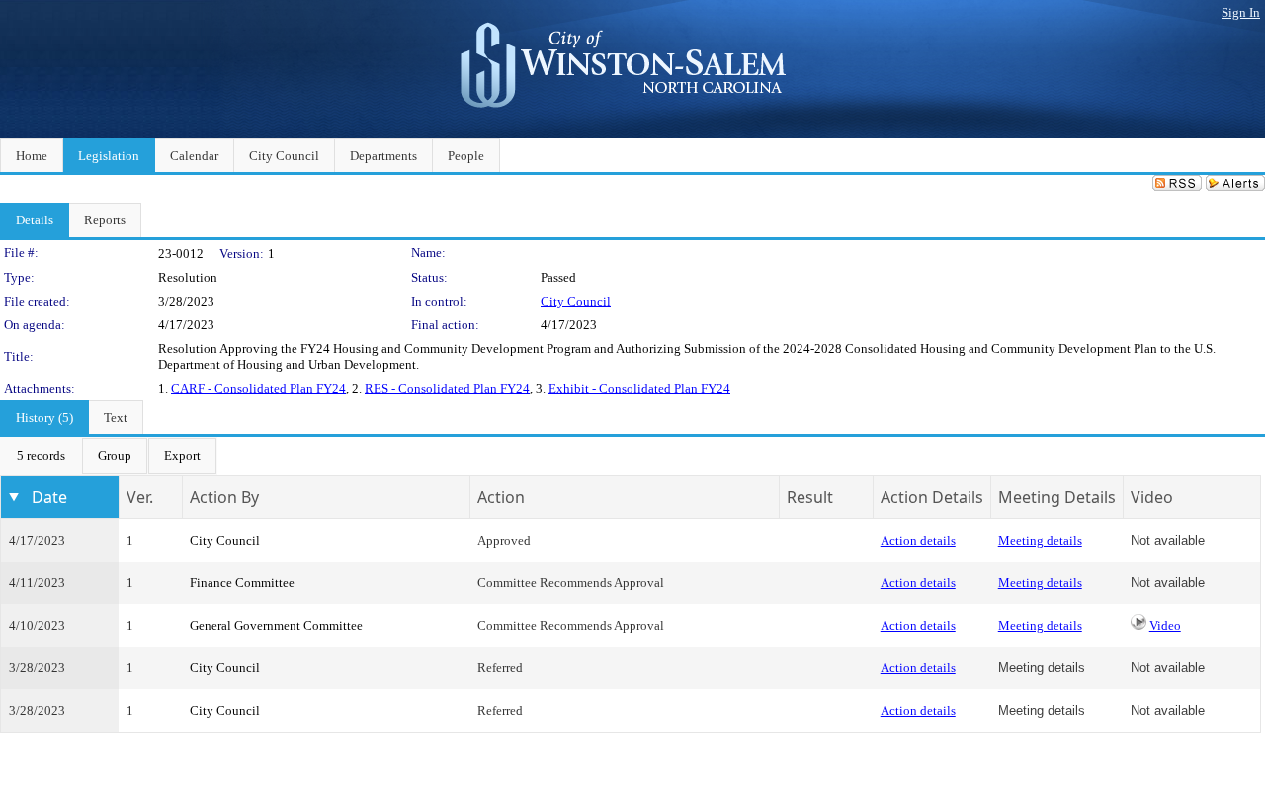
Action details (918, 540)
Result (810, 497)
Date (49, 497)
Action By (224, 497)
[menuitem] (41, 456)
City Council (576, 301)
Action (501, 497)
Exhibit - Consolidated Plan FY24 (639, 388)
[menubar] (108, 456)
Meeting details (1040, 540)
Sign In (1241, 12)
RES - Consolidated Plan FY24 (447, 388)
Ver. (139, 497)
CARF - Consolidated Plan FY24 (258, 388)
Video (1165, 625)
